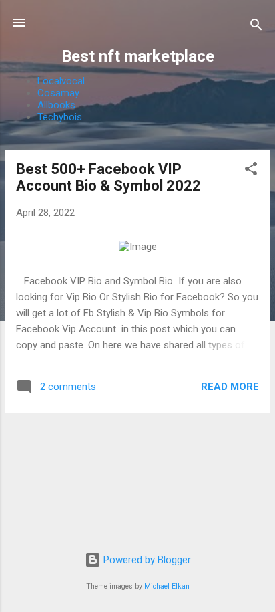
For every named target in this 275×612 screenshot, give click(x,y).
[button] (251, 171)
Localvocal (61, 81)
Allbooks (56, 105)
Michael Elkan (167, 586)
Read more (230, 387)
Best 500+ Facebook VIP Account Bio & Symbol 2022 (108, 177)
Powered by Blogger (146, 560)
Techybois (59, 117)
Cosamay (58, 93)
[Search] (256, 27)
